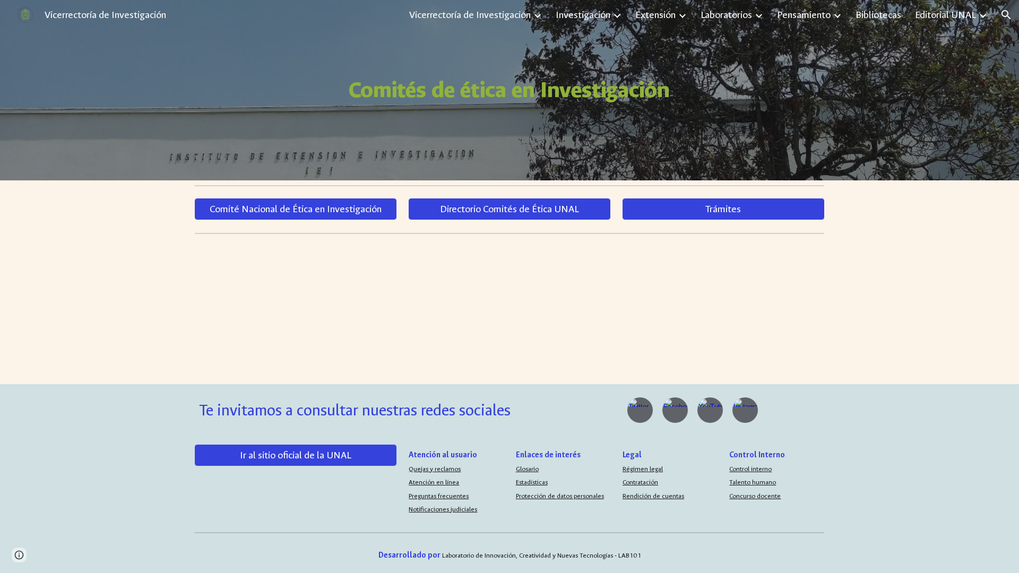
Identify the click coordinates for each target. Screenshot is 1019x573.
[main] (510, 90)
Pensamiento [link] (804, 14)
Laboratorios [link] (726, 14)
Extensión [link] (655, 14)
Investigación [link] (583, 14)
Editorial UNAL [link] (945, 14)
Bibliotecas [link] (878, 14)
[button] (1006, 15)
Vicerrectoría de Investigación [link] (470, 14)
